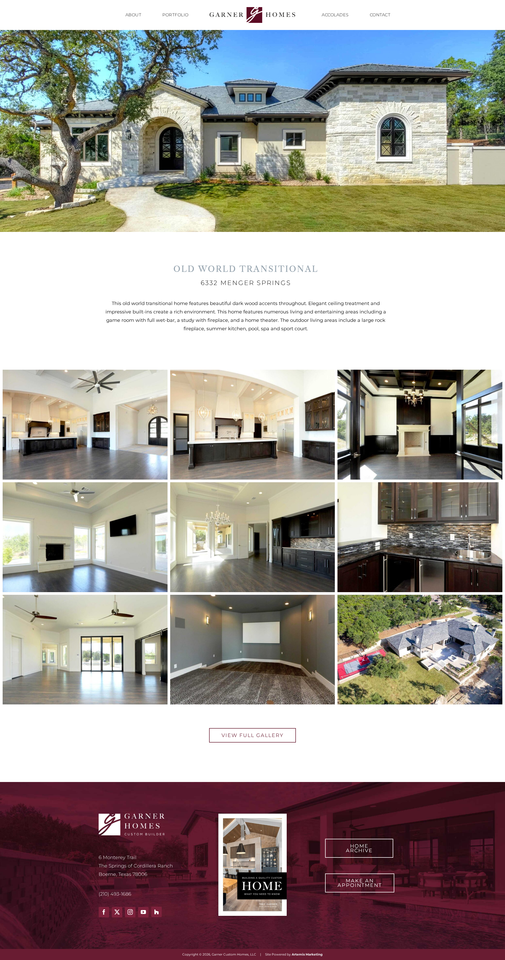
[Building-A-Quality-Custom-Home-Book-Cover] (252, 816)
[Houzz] (156, 912)
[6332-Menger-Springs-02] (85, 372)
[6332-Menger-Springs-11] (252, 484)
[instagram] (130, 912)
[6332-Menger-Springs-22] (419, 597)
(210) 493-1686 (115, 894)
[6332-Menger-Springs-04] (252, 372)
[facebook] (104, 912)
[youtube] (143, 912)
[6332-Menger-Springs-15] (85, 597)
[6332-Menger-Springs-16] (252, 597)
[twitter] (117, 912)
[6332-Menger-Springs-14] (419, 484)
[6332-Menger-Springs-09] (85, 484)
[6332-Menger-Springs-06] (419, 372)
